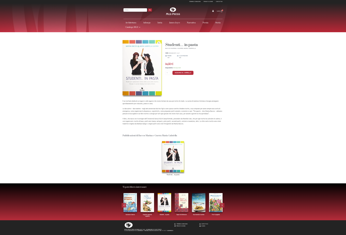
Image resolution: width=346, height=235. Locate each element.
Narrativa (191, 23)
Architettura (130, 23)
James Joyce (174, 23)
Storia (218, 23)
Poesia (205, 23)
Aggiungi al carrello (183, 73)
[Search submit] (150, 10)
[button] (158, 43)
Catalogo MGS (131, 27)
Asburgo (147, 23)
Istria (160, 23)
